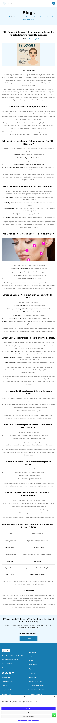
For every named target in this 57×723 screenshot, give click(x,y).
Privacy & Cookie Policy (23, 720)
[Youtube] (13, 673)
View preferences (28, 716)
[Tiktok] (10, 673)
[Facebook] (3, 673)
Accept (28, 708)
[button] (55, 697)
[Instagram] (6, 673)
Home (5, 17)
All (10, 17)
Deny (28, 712)
